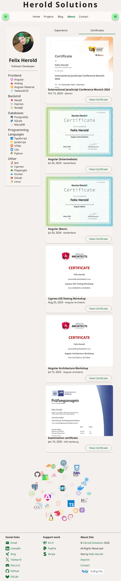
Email (14, 543)
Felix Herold (96, 554)
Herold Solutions (93, 543)
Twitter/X (16, 559)
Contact (85, 565)
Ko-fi (51, 543)
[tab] (61, 30)
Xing (13, 554)
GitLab (14, 576)
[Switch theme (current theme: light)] (6, 16)
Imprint (85, 559)
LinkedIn (16, 548)
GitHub (15, 571)
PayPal (52, 548)
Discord (15, 565)
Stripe (51, 554)
